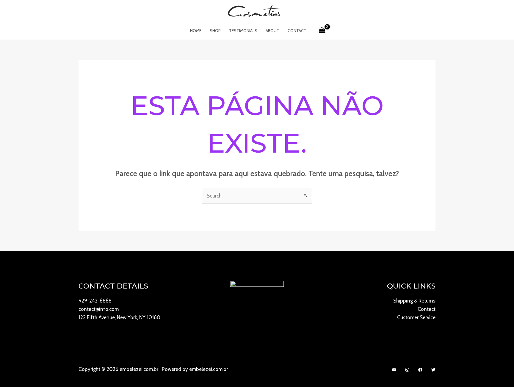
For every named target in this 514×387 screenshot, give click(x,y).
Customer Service (416, 317)
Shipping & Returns (414, 301)
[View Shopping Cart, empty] (322, 31)
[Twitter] (433, 370)
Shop (215, 30)
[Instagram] (407, 370)
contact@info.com (99, 309)
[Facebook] (420, 370)
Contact (297, 30)
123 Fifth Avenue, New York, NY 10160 (119, 317)
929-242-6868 (95, 301)
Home (195, 30)
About (272, 30)
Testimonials (243, 30)
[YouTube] (394, 370)
